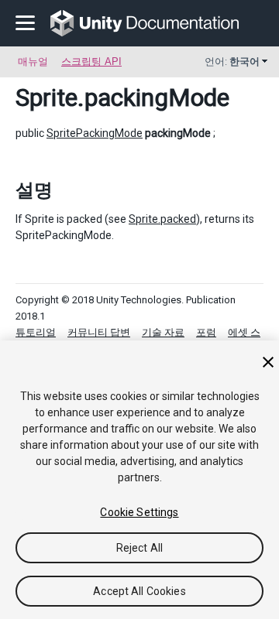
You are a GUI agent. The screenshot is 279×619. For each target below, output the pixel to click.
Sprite (47, 97)
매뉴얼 (33, 61)
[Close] (268, 362)
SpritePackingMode (94, 133)
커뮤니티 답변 (98, 332)
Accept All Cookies (139, 591)
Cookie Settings (139, 512)
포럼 (206, 332)
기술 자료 (163, 332)
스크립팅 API (91, 61)
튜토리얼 (36, 332)
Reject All (139, 548)
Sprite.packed (162, 219)
